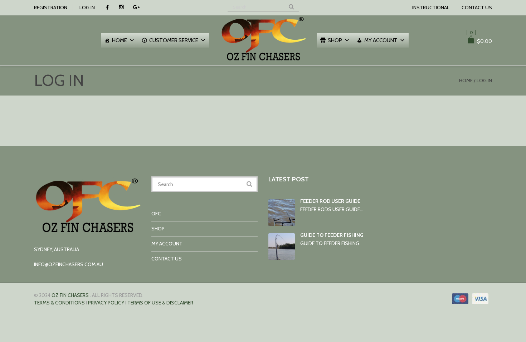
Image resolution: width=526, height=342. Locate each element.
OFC (156, 213)
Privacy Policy (106, 302)
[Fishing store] (263, 61)
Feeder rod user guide (330, 201)
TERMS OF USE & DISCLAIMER (160, 302)
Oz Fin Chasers (70, 295)
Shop (335, 40)
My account (381, 40)
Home (119, 40)
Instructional (430, 7)
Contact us (477, 7)
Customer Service (173, 40)
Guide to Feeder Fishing (332, 235)
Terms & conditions (59, 302)
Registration (50, 7)
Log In (87, 7)
